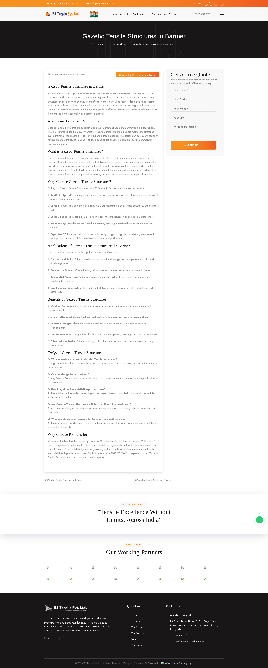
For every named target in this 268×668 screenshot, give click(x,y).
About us (135, 621)
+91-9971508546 (179, 641)
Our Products (139, 14)
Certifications (159, 14)
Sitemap (135, 639)
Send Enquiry (191, 145)
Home (113, 14)
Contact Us (174, 14)
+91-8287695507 (200, 641)
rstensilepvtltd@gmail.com (100, 3)
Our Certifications (140, 633)
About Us (124, 14)
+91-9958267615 (179, 635)
